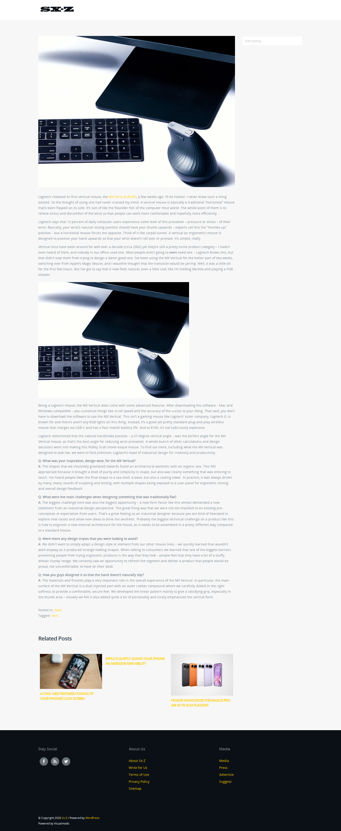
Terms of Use (139, 774)
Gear (58, 610)
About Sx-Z (137, 760)
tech (54, 615)
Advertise (226, 774)
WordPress (92, 818)
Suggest (225, 781)
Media (224, 760)
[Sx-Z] (57, 10)
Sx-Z (64, 818)
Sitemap (135, 788)
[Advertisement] (260, 124)
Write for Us (138, 767)
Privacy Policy (139, 781)
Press (223, 767)
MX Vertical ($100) (122, 196)
